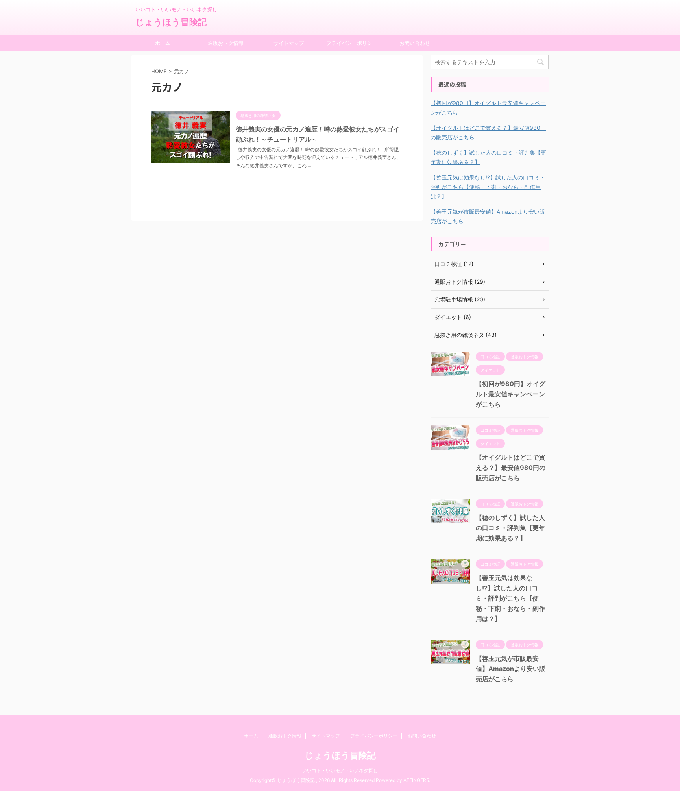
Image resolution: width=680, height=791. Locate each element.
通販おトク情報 (226, 43)
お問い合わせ (414, 43)
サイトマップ (288, 43)
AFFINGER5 (416, 780)
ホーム (162, 43)
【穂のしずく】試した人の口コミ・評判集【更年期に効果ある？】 (488, 157)
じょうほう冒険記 (171, 22)
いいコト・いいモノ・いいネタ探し (340, 770)
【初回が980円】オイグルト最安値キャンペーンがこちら (488, 108)
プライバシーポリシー (351, 43)
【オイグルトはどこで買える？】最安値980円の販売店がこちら (488, 132)
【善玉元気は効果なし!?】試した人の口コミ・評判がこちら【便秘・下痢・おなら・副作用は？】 (488, 187)
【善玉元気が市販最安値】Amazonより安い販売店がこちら (488, 216)
